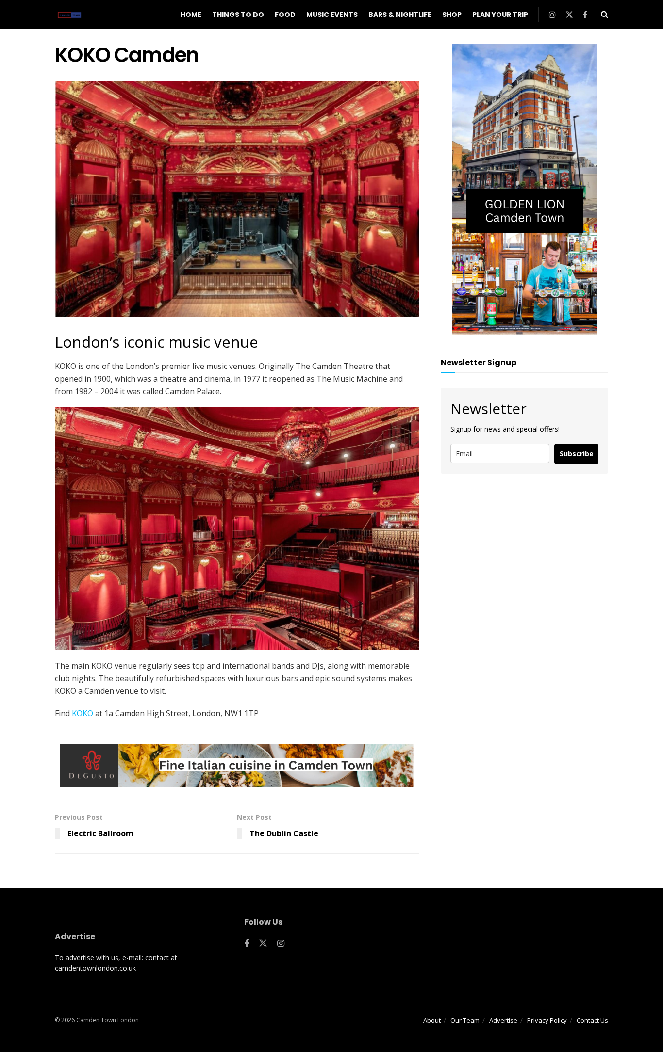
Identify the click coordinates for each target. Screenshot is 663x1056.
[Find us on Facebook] (585, 15)
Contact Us (592, 1020)
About (432, 1020)
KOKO (82, 713)
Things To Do (238, 14)
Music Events (332, 14)
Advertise (503, 1020)
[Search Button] (604, 14)
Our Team (465, 1020)
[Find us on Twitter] (569, 15)
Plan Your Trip (500, 14)
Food (285, 14)
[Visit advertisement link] (237, 765)
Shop (452, 14)
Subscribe (577, 453)
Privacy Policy (547, 1020)
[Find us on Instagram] (552, 15)
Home (191, 14)
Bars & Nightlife (399, 14)
